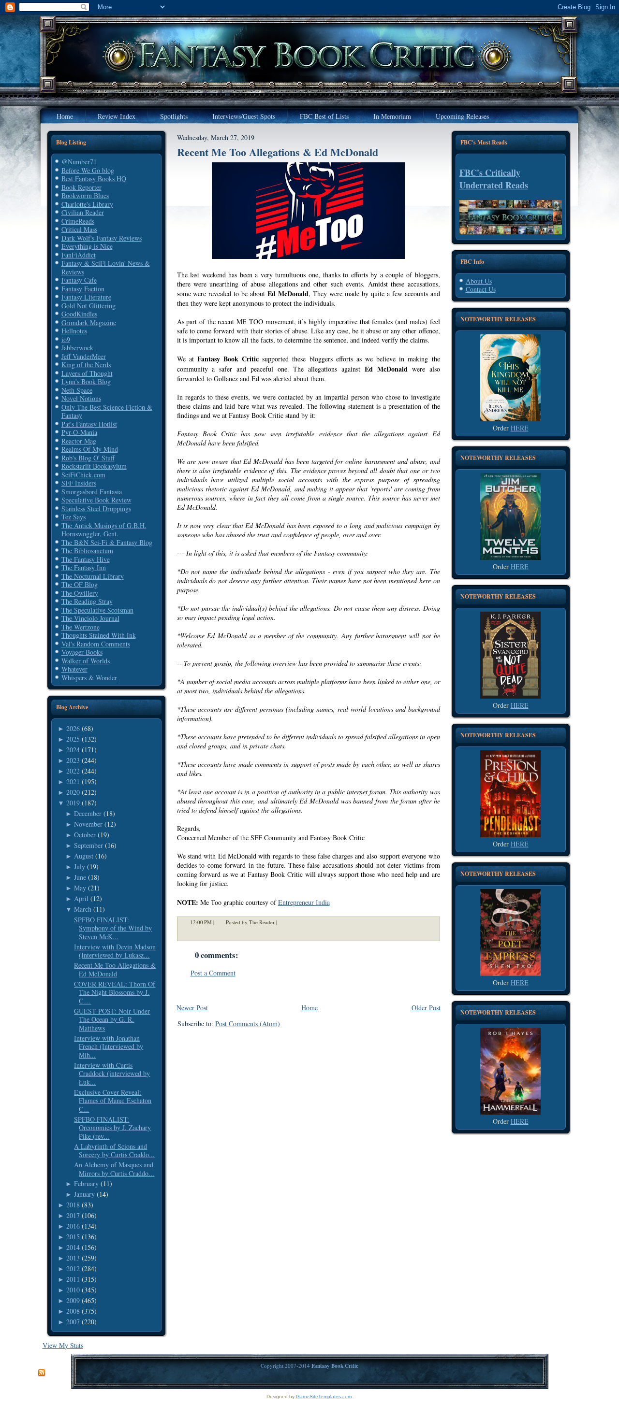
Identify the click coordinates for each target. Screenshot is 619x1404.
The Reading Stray (87, 601)
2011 (73, 1279)
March (82, 909)
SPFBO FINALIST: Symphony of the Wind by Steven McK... (113, 928)
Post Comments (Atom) (247, 1023)
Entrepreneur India (304, 902)
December (88, 813)
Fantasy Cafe (79, 280)
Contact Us (481, 289)
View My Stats (63, 1345)
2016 (73, 1226)
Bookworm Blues (85, 195)
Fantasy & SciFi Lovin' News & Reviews (105, 267)
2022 (73, 770)
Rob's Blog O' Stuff (88, 457)
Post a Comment (213, 972)
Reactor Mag (78, 440)
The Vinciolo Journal (90, 618)
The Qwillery (79, 593)
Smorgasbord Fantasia (91, 491)
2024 (73, 749)
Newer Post (192, 1007)
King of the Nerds (86, 364)
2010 (73, 1289)
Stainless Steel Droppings (96, 508)
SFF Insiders (78, 482)
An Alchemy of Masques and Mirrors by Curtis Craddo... (114, 1169)
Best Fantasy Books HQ (93, 178)
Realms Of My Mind (89, 449)
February (86, 1183)
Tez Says (73, 516)
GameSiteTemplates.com (324, 1396)
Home (309, 1007)
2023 (73, 760)
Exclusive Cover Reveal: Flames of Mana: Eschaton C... (112, 1101)
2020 (73, 792)
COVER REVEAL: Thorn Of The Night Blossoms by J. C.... (114, 992)
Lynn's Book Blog (86, 381)
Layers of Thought (87, 373)
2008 (73, 1311)
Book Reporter (81, 187)
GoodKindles (79, 313)
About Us (479, 281)
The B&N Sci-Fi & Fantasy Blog (106, 542)
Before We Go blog (87, 170)
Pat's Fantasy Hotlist (89, 424)
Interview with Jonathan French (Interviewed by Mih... (108, 1046)
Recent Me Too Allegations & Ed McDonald (115, 969)
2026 (73, 728)
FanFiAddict (78, 254)
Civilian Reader (82, 212)
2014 (73, 1247)
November (88, 824)
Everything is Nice (87, 246)
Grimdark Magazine (88, 322)
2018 (73, 1204)
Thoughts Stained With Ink (98, 635)
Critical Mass (79, 229)
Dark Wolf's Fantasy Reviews (101, 238)
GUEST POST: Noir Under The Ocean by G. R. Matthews (112, 1019)
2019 (73, 802)
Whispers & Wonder (89, 677)
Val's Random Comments (95, 643)
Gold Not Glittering (88, 305)
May (80, 887)
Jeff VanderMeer (83, 356)
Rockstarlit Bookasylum (94, 466)
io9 (65, 339)
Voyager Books (82, 652)
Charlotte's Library (87, 204)
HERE (520, 427)
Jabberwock (77, 347)
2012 (73, 1268)
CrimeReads (77, 221)
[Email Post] (283, 922)
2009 (73, 1300)
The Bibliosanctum (87, 550)
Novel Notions (81, 398)
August (83, 855)
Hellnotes (74, 330)
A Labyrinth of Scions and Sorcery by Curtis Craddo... (114, 1151)
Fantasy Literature (86, 296)
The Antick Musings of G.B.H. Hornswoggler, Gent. (104, 530)
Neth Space (76, 390)
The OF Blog (79, 584)
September (88, 845)
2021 (73, 781)
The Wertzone (80, 626)
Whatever (74, 668)
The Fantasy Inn (83, 567)
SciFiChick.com (83, 474)
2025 (73, 739)
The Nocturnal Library (92, 576)
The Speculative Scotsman (97, 610)
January (84, 1194)
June (80, 877)
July (79, 866)
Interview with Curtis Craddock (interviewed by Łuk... (112, 1073)
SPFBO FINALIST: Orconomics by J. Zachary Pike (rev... (112, 1128)
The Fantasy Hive (85, 559)
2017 (73, 1215)
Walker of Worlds (85, 660)
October (85, 834)
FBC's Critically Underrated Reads (493, 178)
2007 (73, 1321)
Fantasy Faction (82, 288)
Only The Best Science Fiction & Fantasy (106, 411)
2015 (73, 1236)
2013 (73, 1257)
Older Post (426, 1007)
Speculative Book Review (96, 499)
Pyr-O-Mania (79, 432)
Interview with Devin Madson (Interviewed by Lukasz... (115, 951)
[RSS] (41, 1373)
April (81, 898)
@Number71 (79, 161)
